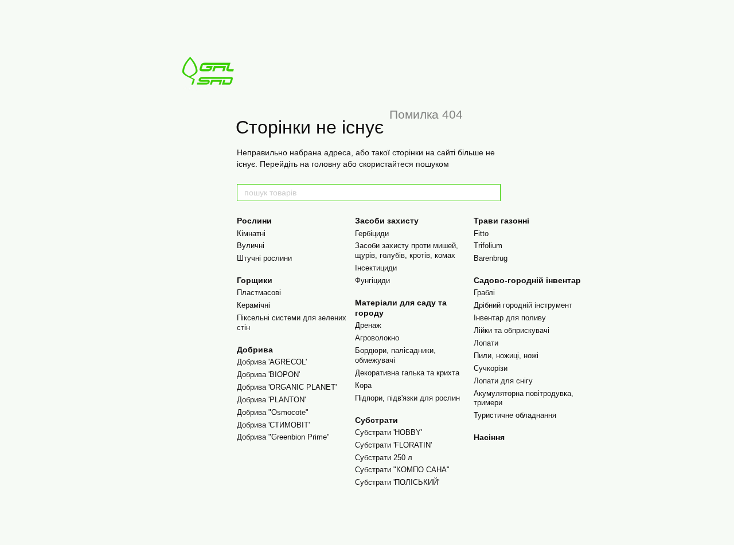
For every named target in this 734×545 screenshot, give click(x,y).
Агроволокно (377, 338)
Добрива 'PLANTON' (271, 399)
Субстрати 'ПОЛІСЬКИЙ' (397, 482)
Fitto (481, 233)
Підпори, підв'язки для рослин (407, 398)
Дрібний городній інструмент (523, 305)
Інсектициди (376, 268)
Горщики (254, 280)
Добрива (255, 349)
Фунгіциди (372, 280)
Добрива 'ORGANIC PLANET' (287, 387)
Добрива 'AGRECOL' (272, 362)
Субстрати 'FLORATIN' (393, 445)
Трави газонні (501, 220)
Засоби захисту (387, 220)
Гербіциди (372, 233)
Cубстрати (376, 420)
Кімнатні (251, 233)
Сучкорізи (490, 368)
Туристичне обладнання (515, 415)
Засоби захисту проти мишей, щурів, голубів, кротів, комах (406, 250)
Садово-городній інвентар (527, 280)
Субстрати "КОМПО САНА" (402, 469)
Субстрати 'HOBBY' (388, 432)
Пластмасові (259, 292)
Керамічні (253, 305)
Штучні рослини (264, 258)
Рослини (254, 220)
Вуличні (250, 245)
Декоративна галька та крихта (407, 372)
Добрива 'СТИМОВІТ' (273, 425)
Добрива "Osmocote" (273, 412)
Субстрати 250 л (383, 457)
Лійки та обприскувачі (511, 330)
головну (326, 163)
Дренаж (368, 325)
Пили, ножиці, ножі (506, 355)
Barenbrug (490, 258)
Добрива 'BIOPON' (268, 374)
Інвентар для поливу (510, 317)
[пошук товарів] (491, 192)
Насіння (489, 437)
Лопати (486, 343)
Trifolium (488, 245)
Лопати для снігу (503, 381)
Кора (363, 385)
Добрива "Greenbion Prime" (283, 437)
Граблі (484, 292)
